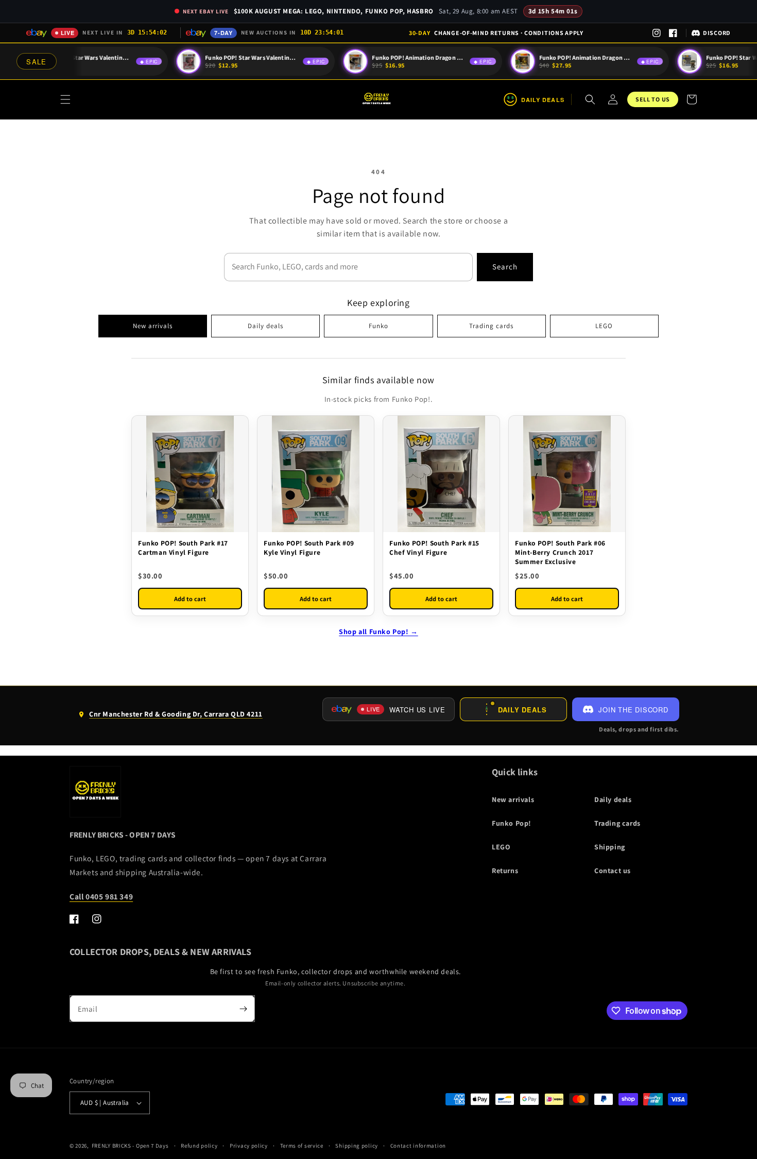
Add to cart (190, 598)
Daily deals (265, 325)
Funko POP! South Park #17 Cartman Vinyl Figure (183, 547)
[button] (65, 99)
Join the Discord (633, 709)
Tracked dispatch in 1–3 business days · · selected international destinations (496, 33)
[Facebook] (673, 33)
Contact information (418, 1145)
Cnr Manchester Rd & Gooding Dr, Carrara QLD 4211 (170, 718)
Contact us (612, 870)
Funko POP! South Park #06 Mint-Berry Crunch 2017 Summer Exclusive (560, 552)
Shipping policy (356, 1145)
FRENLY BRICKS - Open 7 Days (130, 1145)
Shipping (609, 846)
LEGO (604, 325)
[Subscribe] (243, 1008)
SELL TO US (652, 99)
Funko (378, 325)
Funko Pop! (511, 823)
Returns (505, 870)
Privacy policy (249, 1145)
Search (505, 266)
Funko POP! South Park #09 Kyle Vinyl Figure (309, 547)
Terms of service (301, 1145)
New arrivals (153, 325)
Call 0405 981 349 (101, 896)
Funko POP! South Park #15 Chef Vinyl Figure (434, 547)
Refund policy (199, 1145)
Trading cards (491, 325)
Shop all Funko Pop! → (378, 631)
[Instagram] (656, 33)
